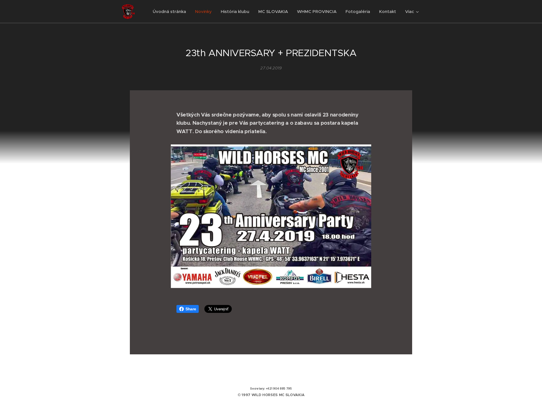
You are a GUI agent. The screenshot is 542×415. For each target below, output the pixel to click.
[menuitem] (171, 12)
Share (190, 309)
